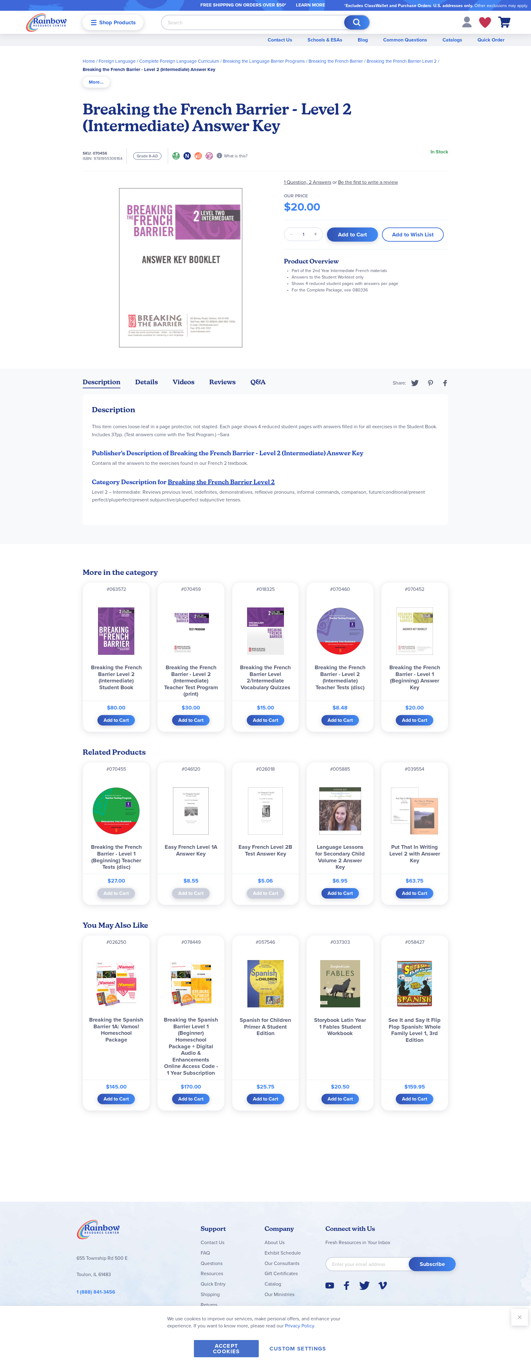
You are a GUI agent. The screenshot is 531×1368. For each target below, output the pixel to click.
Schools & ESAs (325, 39)
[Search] (356, 22)
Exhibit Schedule (283, 1252)
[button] (467, 21)
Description (101, 381)
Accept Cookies (226, 1348)
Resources (212, 1273)
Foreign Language (117, 61)
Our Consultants (282, 1263)
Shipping (210, 1294)
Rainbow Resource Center (98, 1231)
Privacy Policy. (300, 1325)
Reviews (222, 381)
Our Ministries (279, 1294)
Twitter (415, 383)
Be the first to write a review (368, 182)
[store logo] (46, 22)
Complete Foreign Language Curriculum (179, 61)
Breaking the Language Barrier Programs (264, 61)
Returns (209, 1304)
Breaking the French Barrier (336, 61)
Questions (211, 1263)
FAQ (205, 1252)
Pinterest (430, 383)
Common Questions (405, 39)
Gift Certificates (281, 1273)
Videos (184, 381)
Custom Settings (297, 1349)
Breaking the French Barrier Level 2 (402, 61)
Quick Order (491, 39)
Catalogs (452, 39)
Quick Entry (213, 1283)
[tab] (96, 82)
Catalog (273, 1283)
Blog (363, 39)
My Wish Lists (485, 22)
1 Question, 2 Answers (307, 182)
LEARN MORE (310, 5)
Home (89, 61)
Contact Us (280, 39)
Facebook (445, 383)
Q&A (258, 381)
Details (146, 381)
